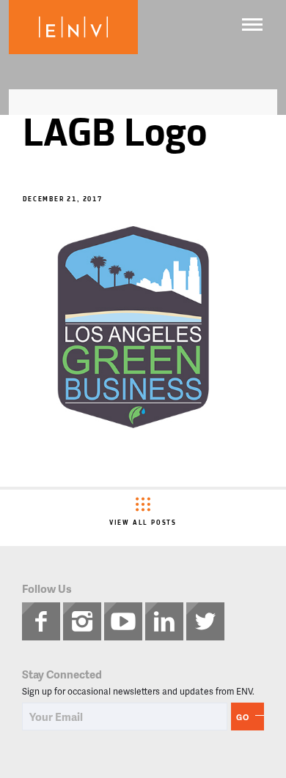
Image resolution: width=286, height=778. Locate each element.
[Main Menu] (252, 24)
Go (242, 716)
